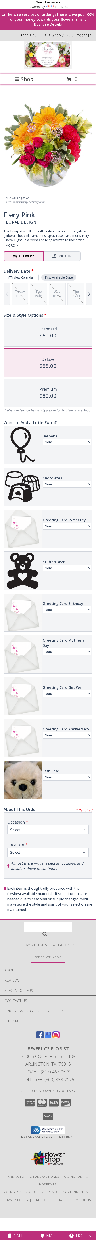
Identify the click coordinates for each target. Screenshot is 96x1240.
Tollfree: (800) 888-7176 (48, 1080)
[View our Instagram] (56, 1037)
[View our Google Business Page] (48, 1037)
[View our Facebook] (40, 1037)
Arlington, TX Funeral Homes (34, 1177)
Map (49, 1236)
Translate (61, 6)
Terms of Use (81, 1200)
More (10, 245)
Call (17, 1236)
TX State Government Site (70, 1192)
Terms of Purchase (49, 1200)
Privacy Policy (16, 1200)
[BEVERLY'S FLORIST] (47, 67)
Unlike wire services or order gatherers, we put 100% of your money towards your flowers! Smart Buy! (48, 19)
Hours (82, 1236)
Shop (27, 79)
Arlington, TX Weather (23, 1192)
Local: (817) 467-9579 (48, 1072)
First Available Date (59, 277)
